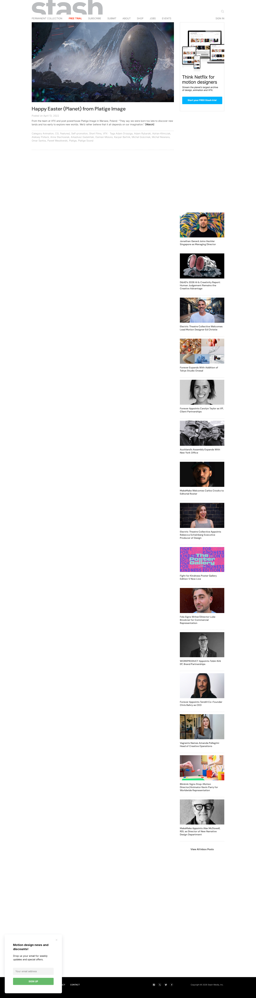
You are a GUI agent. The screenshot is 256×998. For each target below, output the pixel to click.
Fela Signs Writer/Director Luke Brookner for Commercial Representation (197, 620)
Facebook (171, 984)
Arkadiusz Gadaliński (82, 137)
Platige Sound (85, 140)
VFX (105, 133)
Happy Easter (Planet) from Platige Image (79, 108)
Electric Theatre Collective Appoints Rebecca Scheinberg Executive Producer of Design (200, 534)
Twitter (159, 984)
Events (166, 18)
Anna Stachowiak (59, 137)
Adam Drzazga (124, 133)
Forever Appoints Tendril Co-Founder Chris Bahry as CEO (201, 703)
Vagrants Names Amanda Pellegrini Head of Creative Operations (199, 744)
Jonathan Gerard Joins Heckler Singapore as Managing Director (198, 243)
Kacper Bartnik (122, 137)
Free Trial (75, 18)
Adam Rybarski (142, 133)
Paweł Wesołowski (57, 140)
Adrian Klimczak (161, 133)
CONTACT (75, 984)
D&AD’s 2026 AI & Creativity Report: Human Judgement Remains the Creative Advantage (200, 285)
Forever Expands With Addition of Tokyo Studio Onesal (199, 369)
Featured (65, 133)
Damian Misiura (104, 137)
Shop (140, 18)
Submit (111, 18)
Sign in (220, 18)
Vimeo (165, 984)
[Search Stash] (222, 11)
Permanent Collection (47, 18)
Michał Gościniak (141, 137)
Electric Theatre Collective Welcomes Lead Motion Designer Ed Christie (201, 328)
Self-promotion (79, 133)
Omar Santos (39, 140)
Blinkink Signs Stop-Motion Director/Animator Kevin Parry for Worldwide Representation (199, 787)
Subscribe (94, 18)
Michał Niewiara (161, 137)
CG (57, 133)
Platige (73, 140)
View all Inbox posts (202, 849)
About (127, 18)
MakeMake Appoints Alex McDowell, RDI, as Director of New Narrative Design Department (200, 831)
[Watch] (149, 124)
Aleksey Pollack (40, 137)
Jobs (153, 18)
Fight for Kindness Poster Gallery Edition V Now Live (198, 577)
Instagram (153, 984)
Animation (48, 133)
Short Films (95, 133)
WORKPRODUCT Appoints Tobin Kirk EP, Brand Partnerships (200, 662)
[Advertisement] (103, 173)
